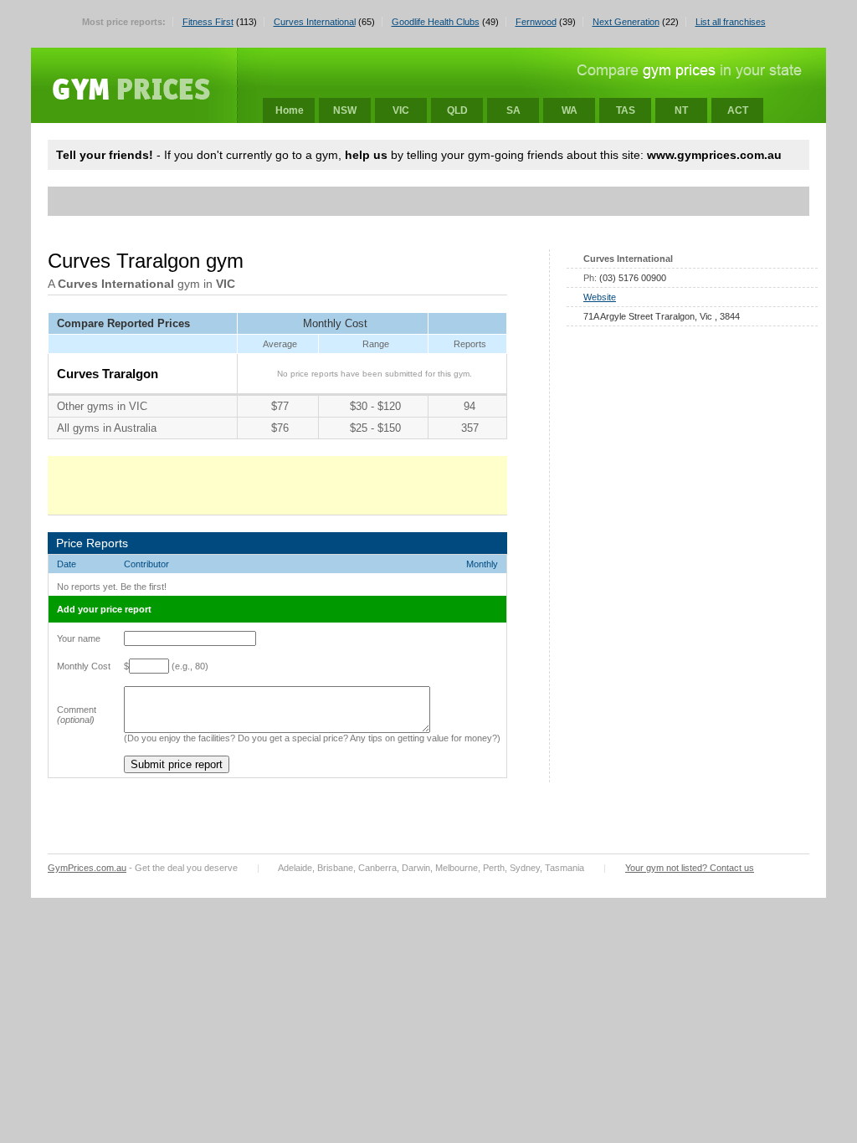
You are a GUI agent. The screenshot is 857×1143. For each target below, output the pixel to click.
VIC (401, 110)
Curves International (315, 22)
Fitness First (207, 22)
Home (289, 110)
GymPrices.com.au (87, 868)
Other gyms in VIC (102, 406)
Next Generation (626, 22)
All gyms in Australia (107, 428)
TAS (625, 110)
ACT (737, 110)
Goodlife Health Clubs (436, 22)
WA (569, 110)
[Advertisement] (360, 201)
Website (599, 297)
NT (681, 110)
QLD (457, 110)
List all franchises (730, 22)
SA (513, 110)
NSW (345, 110)
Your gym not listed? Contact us (689, 868)
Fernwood (536, 22)
